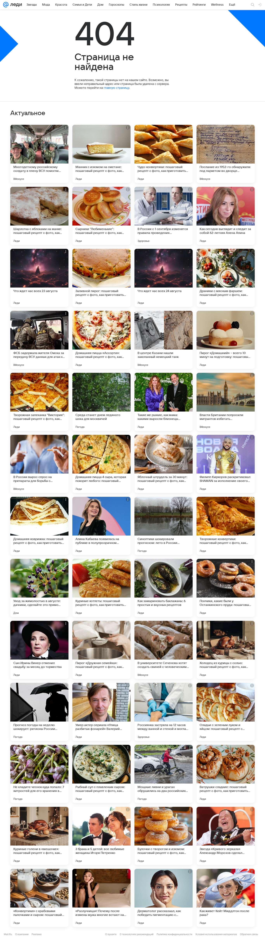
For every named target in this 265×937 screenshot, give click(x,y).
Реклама (37, 934)
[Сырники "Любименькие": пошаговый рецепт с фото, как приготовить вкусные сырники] (101, 216)
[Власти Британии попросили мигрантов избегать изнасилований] (226, 402)
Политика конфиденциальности (174, 934)
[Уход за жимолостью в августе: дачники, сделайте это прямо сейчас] (39, 588)
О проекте (111, 934)
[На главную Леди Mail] (15, 4)
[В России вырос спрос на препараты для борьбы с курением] (39, 464)
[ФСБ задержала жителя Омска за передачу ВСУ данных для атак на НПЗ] (39, 340)
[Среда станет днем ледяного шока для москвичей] (101, 402)
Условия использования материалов (216, 934)
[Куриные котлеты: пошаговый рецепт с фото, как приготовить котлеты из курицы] (101, 588)
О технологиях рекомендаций (136, 934)
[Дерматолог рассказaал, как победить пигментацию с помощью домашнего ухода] (163, 898)
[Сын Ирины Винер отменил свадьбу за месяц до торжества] (39, 650)
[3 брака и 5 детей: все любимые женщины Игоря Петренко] (101, 836)
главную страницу (116, 88)
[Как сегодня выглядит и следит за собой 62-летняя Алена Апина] (226, 216)
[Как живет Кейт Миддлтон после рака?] (226, 898)
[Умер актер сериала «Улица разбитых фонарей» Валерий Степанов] (101, 712)
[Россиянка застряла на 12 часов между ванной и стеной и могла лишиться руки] (163, 712)
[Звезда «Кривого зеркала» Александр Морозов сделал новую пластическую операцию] (226, 836)
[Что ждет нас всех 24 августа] (163, 278)
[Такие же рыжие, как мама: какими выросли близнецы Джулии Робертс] (163, 402)
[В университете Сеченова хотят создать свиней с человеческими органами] (163, 650)
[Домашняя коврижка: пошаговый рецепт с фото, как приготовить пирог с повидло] (39, 526)
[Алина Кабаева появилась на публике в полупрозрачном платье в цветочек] (101, 526)
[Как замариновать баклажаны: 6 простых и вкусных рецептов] (163, 588)
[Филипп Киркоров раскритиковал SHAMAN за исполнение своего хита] (226, 464)
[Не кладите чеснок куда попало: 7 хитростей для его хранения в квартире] (39, 774)
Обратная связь (249, 934)
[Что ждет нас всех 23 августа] (39, 278)
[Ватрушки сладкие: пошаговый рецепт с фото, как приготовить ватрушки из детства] (226, 774)
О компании (22, 934)
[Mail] (6, 4)
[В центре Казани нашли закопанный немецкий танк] (163, 340)
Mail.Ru (8, 934)
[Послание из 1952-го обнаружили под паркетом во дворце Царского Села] (226, 154)
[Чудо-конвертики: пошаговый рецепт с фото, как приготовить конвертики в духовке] (163, 154)
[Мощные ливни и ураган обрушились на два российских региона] (163, 774)
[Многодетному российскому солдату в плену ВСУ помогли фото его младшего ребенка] (39, 154)
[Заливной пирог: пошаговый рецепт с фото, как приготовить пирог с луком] (101, 278)
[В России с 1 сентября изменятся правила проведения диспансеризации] (163, 216)
